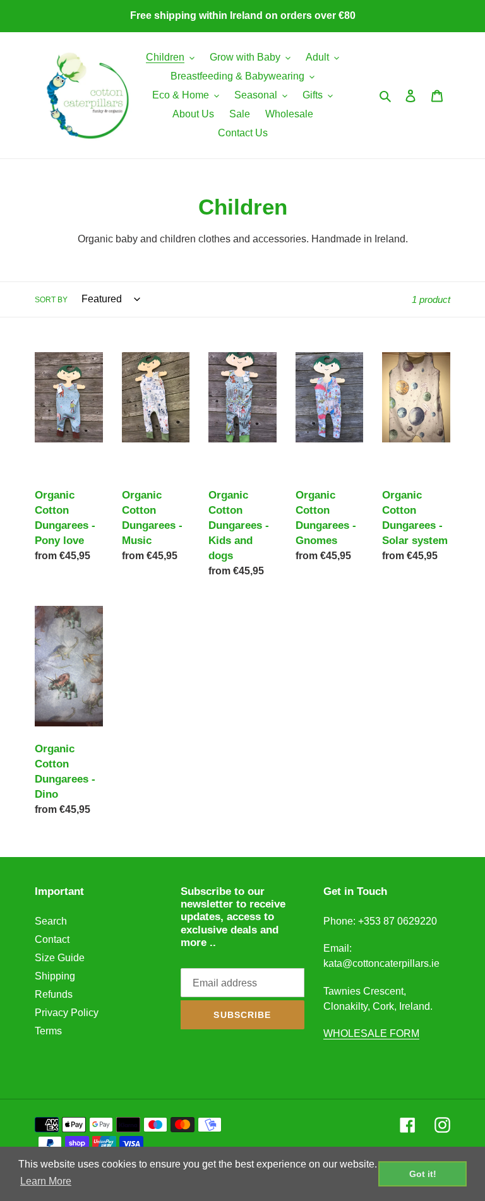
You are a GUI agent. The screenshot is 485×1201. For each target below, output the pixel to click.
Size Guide (60, 957)
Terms (48, 1031)
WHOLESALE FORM (371, 1033)
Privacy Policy (67, 1012)
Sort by (51, 299)
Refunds (54, 994)
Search (51, 921)
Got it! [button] (422, 1174)
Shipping (55, 976)
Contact (52, 939)
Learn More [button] (45, 1181)
